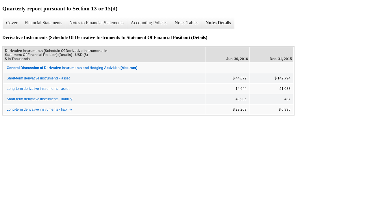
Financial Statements (43, 22)
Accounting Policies (149, 22)
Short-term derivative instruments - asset (38, 78)
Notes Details (218, 22)
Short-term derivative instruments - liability (39, 99)
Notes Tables (186, 22)
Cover (11, 22)
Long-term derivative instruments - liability (39, 109)
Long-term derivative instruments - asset (38, 88)
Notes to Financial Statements (96, 22)
